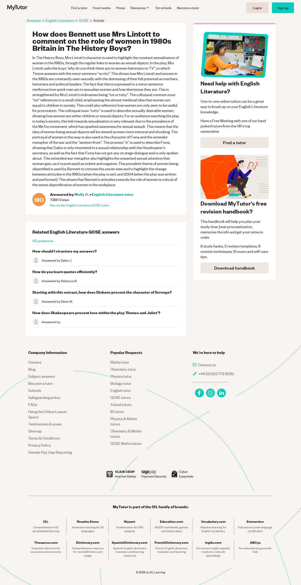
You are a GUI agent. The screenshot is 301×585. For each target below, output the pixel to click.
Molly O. (81, 194)
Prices (120, 8)
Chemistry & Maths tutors (125, 433)
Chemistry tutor (123, 369)
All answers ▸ (42, 240)
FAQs (32, 404)
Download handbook (234, 268)
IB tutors (117, 411)
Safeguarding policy (44, 397)
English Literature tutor (113, 194)
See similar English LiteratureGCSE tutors (80, 205)
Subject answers (41, 376)
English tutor (120, 390)
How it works (102, 8)
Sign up (282, 7)
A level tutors (121, 404)
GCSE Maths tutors (125, 443)
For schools (163, 8)
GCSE (84, 20)
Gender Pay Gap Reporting (50, 452)
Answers (34, 20)
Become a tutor (188, 8)
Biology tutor (120, 383)
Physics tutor (121, 376)
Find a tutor (79, 8)
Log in (257, 7)
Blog (31, 369)
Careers (34, 362)
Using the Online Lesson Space (47, 414)
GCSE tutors (120, 397)
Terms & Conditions (44, 438)
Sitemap (35, 430)
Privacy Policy (39, 445)
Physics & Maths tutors (123, 421)
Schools (34, 390)
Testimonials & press (45, 423)
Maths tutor (119, 362)
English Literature (59, 20)
